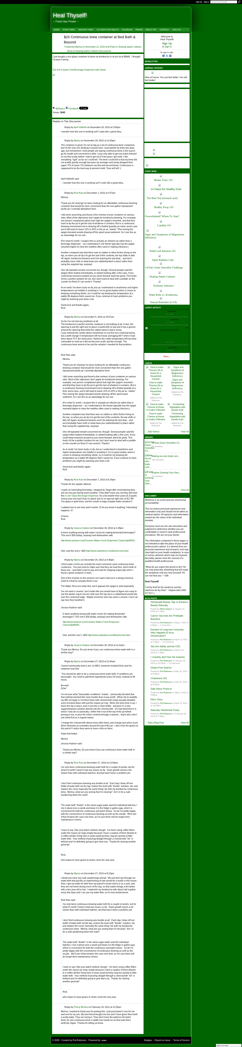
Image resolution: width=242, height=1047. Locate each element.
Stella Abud (181, 328)
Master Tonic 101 (163, 180)
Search (239, 2)
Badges (148, 1040)
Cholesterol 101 (159, 678)
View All (185, 431)
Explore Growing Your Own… (166, 472)
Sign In (206, 2)
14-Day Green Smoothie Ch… (167, 443)
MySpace (60, 108)
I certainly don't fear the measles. (168, 657)
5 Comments (168, 642)
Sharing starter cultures (129, 47)
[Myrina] (56, 42)
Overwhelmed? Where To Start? (162, 216)
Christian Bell (162, 311)
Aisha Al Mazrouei (170, 328)
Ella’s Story (157, 699)
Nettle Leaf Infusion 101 (162, 251)
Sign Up (199, 2)
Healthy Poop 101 (164, 207)
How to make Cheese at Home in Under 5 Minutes (155, 416)
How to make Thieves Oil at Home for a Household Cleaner (156, 388)
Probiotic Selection (163, 285)
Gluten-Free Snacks (161, 667)
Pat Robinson (166, 623)
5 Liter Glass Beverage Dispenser (81, 496)
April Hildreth (80, 127)
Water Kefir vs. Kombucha (163, 294)
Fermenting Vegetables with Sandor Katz (177, 416)
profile (179, 311)
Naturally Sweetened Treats (165, 710)
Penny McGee (81, 1007)
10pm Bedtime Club (163, 259)
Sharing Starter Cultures (162, 276)
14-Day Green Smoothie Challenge (164, 267)
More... (167, 356)
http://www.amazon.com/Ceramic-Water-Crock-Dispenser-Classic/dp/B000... (98, 540)
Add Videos (153, 431)
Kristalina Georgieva (163, 320)
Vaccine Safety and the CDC (165, 646)
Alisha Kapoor (166, 609)
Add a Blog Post (156, 723)
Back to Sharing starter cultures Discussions (89, 51)
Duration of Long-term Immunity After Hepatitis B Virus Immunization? (167, 632)
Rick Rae (78, 193)
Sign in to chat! (222, 1045)
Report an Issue (162, 1040)
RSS (54, 1031)
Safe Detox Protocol (161, 688)
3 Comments (174, 663)
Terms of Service (181, 1040)
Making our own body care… (166, 456)
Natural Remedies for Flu (163, 302)
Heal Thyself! (70, 15)
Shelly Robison (163, 348)
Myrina (78, 47)
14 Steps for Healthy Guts (166, 189)
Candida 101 (164, 225)
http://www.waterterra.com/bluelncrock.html (107, 551)
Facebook (73, 108)
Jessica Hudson (82, 528)
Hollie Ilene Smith (157, 328)
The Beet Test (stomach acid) (162, 198)
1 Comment (165, 625)
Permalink (62, 127)
